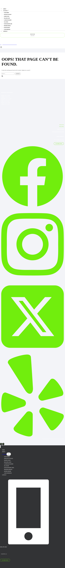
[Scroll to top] (1, 444)
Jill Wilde (6, 465)
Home (3, 449)
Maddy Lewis (6, 16)
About (4, 8)
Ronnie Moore (7, 27)
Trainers (4, 454)
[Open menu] (1, 47)
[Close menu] (0, 446)
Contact (5, 31)
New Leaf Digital (61, 438)
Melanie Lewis (7, 18)
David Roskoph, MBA (8, 23)
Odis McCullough (7, 14)
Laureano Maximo (8, 463)
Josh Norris (6, 12)
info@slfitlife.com (4, 553)
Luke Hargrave (7, 29)
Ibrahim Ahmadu (7, 25)
